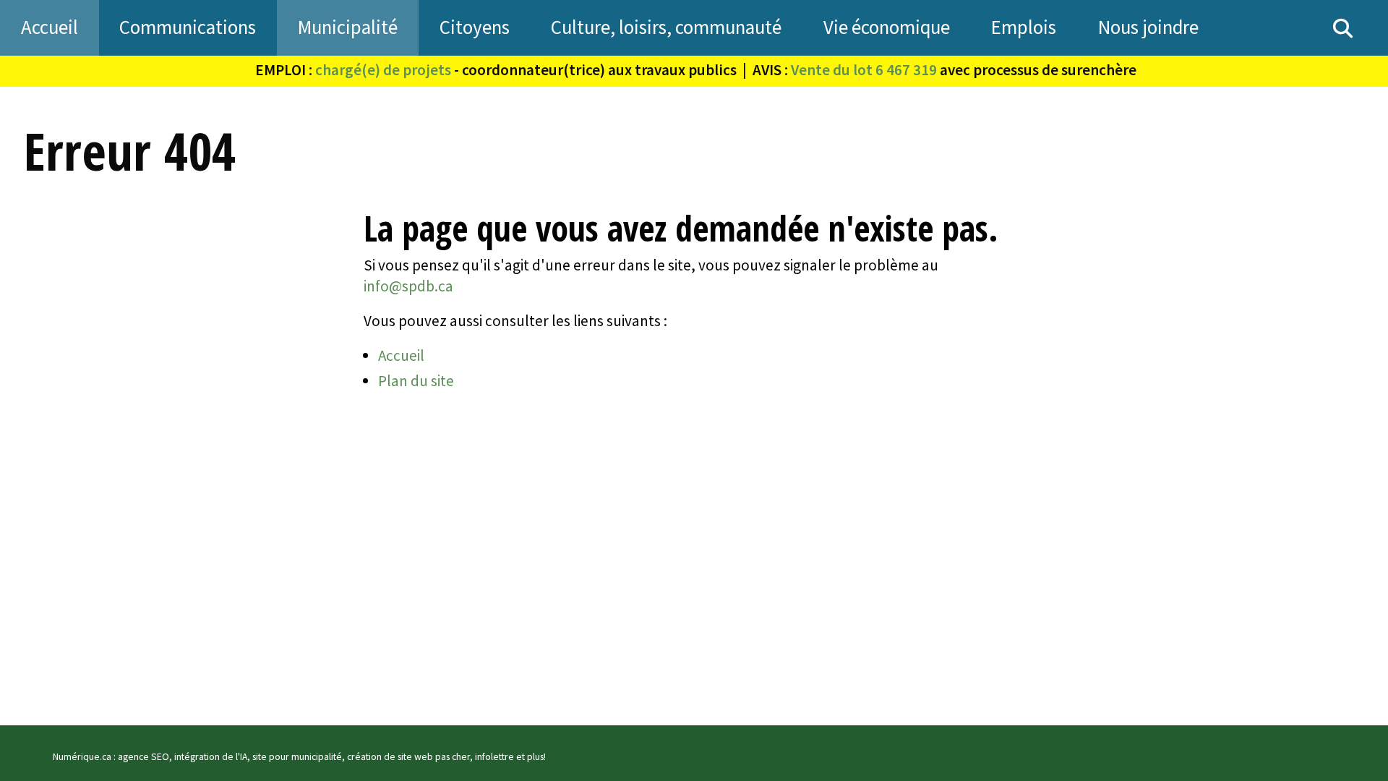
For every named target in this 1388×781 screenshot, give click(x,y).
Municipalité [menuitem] (348, 27)
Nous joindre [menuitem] (1148, 27)
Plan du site (416, 380)
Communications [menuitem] (187, 27)
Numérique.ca (82, 756)
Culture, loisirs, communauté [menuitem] (666, 27)
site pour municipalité (297, 756)
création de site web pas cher (408, 756)
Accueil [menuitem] (49, 27)
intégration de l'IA (210, 756)
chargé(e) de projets (383, 70)
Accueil (401, 355)
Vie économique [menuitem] (886, 27)
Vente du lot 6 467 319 (864, 70)
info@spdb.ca (408, 286)
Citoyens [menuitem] (475, 27)
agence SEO (143, 756)
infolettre (494, 756)
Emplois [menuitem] (1023, 27)
